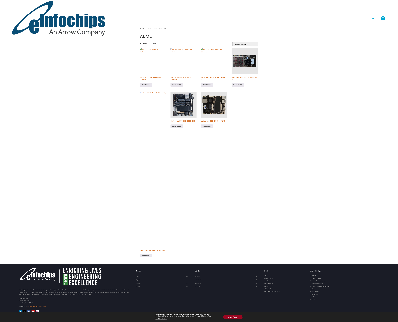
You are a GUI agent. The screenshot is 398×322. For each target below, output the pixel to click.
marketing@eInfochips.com (36, 306)
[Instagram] (37, 311)
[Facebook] (28, 311)
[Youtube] (33, 311)
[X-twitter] (24, 311)
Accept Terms (232, 317)
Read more (146, 85)
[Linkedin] (20, 311)
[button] (373, 18)
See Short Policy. (161, 319)
